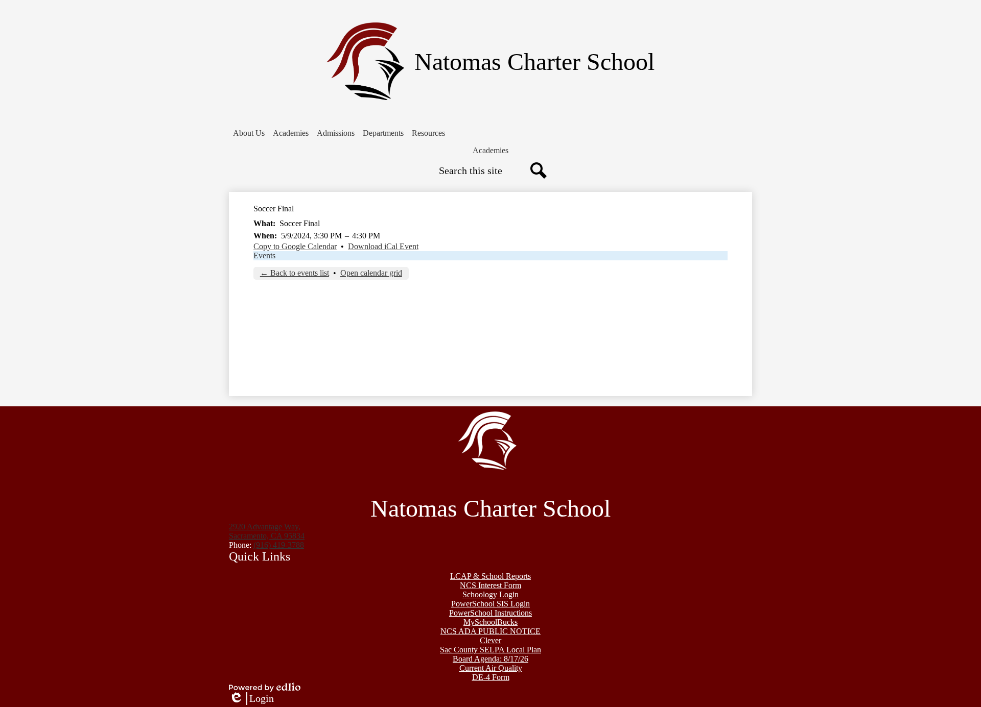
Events (264, 255)
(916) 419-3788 (278, 545)
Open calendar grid (371, 273)
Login (251, 699)
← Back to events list (294, 273)
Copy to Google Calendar (295, 246)
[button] (249, 133)
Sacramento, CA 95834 (267, 531)
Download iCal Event (383, 246)
